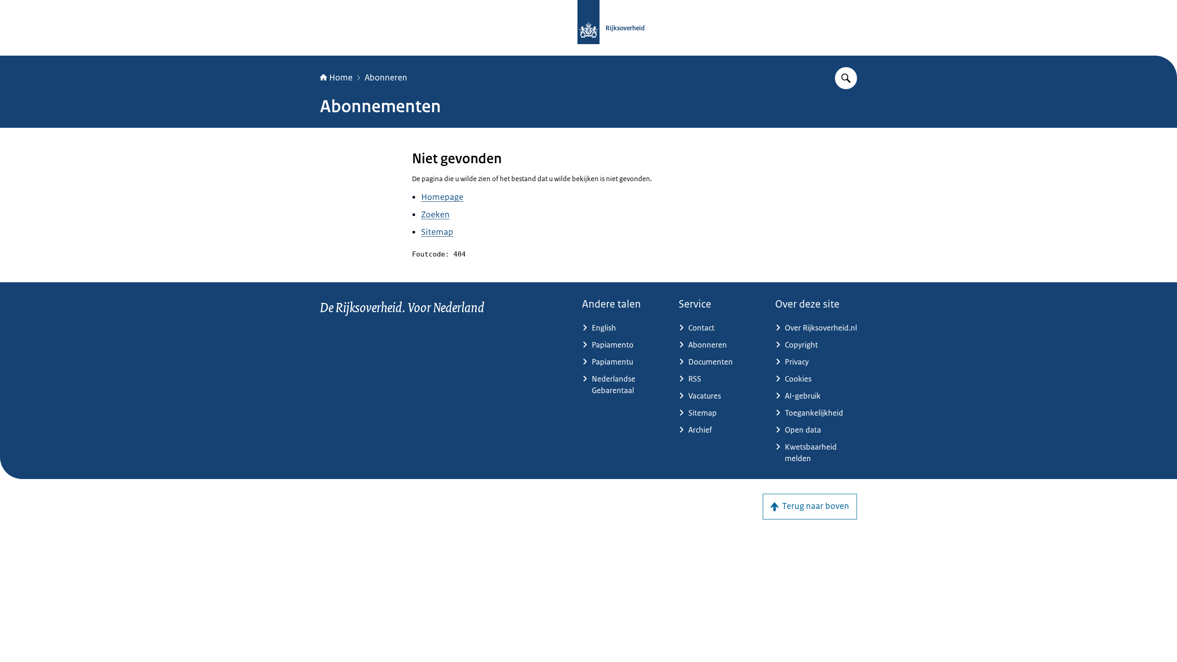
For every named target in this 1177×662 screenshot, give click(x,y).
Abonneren (386, 77)
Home (341, 77)
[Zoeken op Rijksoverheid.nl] (846, 78)
